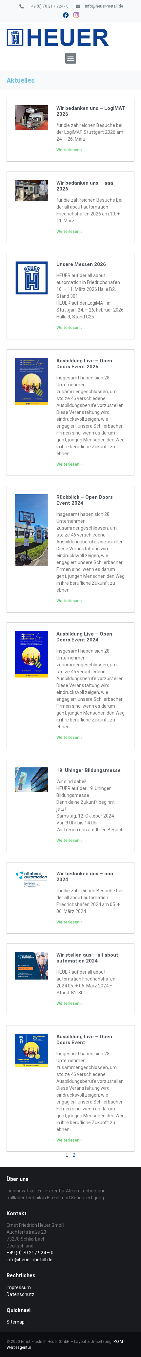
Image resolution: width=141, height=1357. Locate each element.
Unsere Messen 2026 (81, 264)
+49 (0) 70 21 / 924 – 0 (30, 1252)
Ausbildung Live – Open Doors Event (84, 1039)
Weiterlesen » (69, 149)
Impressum (19, 1287)
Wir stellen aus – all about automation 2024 (87, 958)
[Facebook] (66, 15)
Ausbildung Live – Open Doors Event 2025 (84, 364)
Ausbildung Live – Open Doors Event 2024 (84, 637)
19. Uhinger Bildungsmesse (88, 770)
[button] (70, 58)
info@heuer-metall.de (29, 1259)
